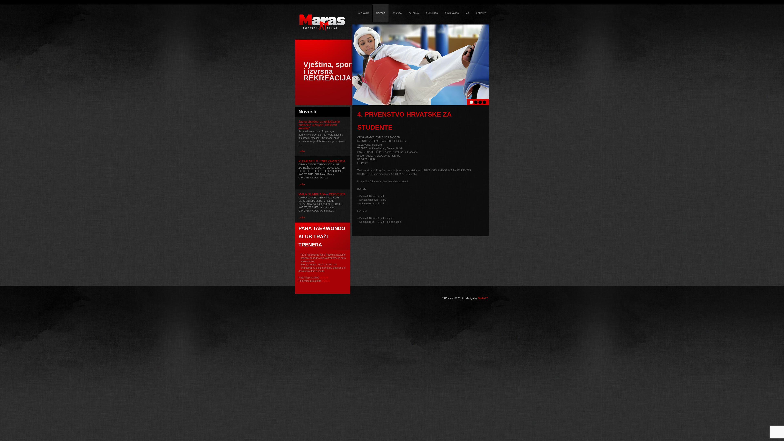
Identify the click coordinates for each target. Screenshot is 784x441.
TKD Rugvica (452, 13)
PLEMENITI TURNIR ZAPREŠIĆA (321, 161)
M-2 (467, 13)
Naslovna (363, 13)
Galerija (414, 13)
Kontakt (481, 13)
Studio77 (483, 298)
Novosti (380, 13)
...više (301, 151)
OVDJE (324, 277)
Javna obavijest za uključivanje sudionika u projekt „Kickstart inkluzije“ (319, 125)
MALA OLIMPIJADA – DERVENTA (321, 194)
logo (322, 22)
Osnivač (397, 13)
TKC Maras (432, 13)
